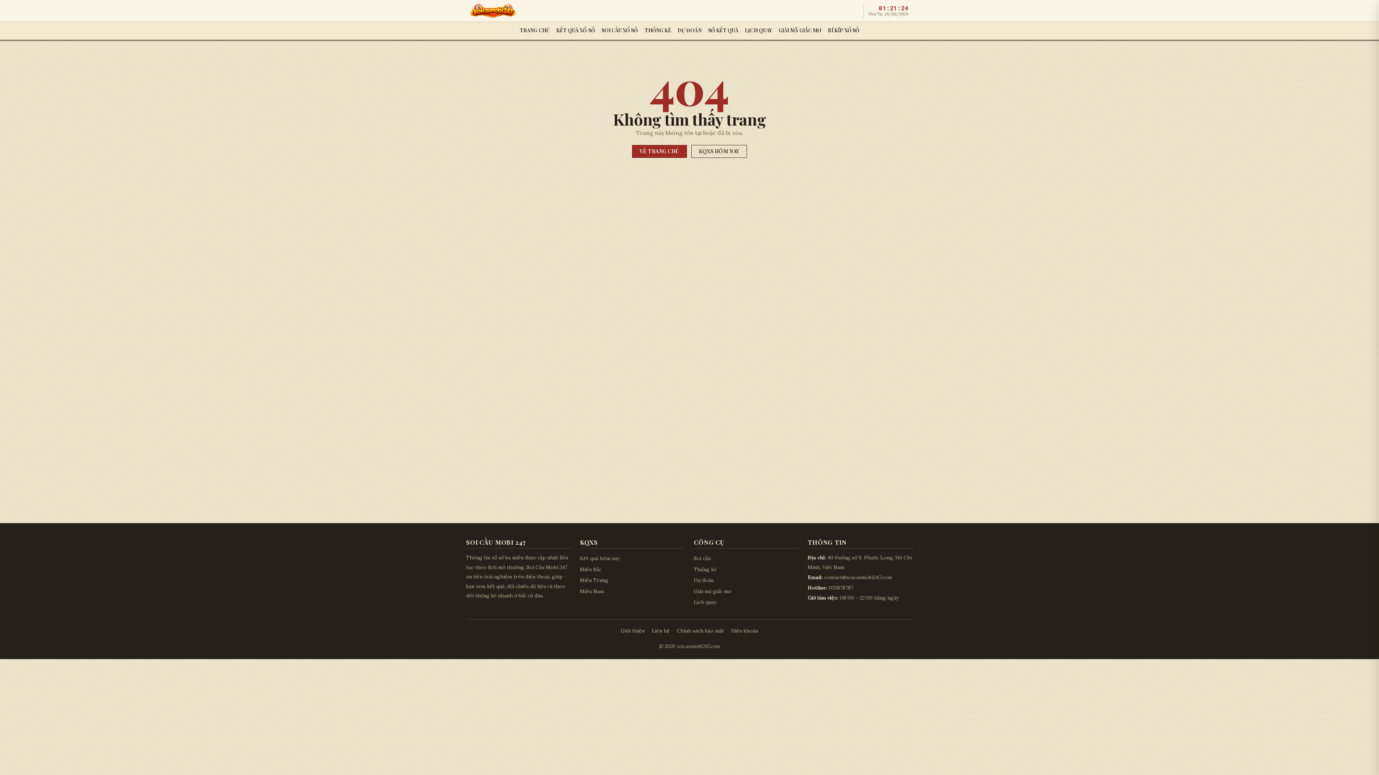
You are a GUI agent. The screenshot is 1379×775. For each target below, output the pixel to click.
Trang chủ (535, 30)
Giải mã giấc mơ (800, 30)
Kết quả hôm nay (600, 558)
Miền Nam (592, 591)
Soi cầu (702, 558)
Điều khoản (744, 631)
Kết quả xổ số (575, 30)
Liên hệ (661, 631)
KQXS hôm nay (719, 151)
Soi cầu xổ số (620, 30)
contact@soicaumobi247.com (858, 577)
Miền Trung (594, 580)
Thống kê (658, 30)
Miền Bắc (591, 569)
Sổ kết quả (723, 30)
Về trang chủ (659, 151)
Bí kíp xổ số (843, 30)
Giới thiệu (633, 631)
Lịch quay (758, 30)
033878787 (841, 587)
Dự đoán (690, 30)
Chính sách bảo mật (700, 631)
